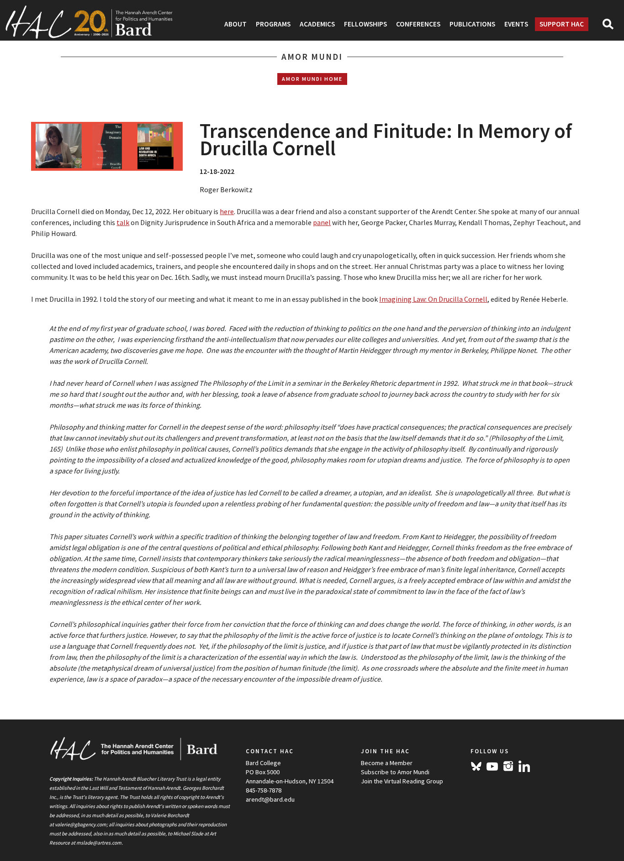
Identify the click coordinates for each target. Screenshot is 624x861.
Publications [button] (472, 24)
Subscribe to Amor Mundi (395, 772)
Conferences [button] (418, 24)
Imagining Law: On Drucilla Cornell (433, 299)
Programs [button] (273, 24)
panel (322, 222)
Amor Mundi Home (312, 78)
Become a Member (386, 763)
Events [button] (516, 24)
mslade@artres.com (99, 843)
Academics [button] (317, 24)
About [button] (235, 24)
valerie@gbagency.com (80, 824)
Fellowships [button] (365, 24)
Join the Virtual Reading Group (402, 781)
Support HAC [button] (561, 24)
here (227, 211)
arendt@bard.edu (270, 799)
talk (122, 222)
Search (612, 26)
